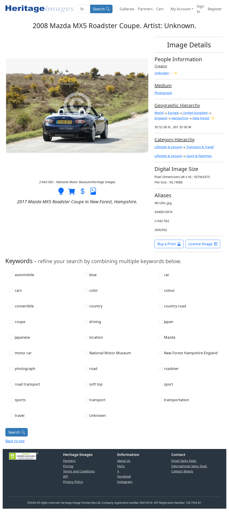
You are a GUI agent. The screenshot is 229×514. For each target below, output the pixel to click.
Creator (161, 66)
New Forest (200, 118)
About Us (123, 461)
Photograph (163, 93)
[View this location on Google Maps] (212, 117)
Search (99, 8)
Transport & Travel (199, 147)
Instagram (124, 482)
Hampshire (179, 118)
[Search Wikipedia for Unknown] (175, 72)
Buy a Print (166, 243)
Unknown (162, 73)
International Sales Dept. (189, 466)
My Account (181, 8)
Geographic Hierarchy (177, 105)
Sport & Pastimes (198, 156)
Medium (163, 85)
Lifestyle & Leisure (168, 147)
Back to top (15, 440)
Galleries (127, 8)
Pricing (68, 466)
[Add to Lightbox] (61, 190)
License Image (200, 243)
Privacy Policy (73, 482)
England (161, 118)
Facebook (124, 476)
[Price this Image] (82, 190)
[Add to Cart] (71, 190)
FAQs (121, 466)
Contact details (182, 471)
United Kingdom (195, 113)
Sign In (200, 9)
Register (215, 8)
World (159, 113)
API (65, 476)
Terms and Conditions (79, 471)
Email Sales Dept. (184, 461)
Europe (173, 113)
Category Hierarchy (175, 139)
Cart (159, 8)
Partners (145, 8)
